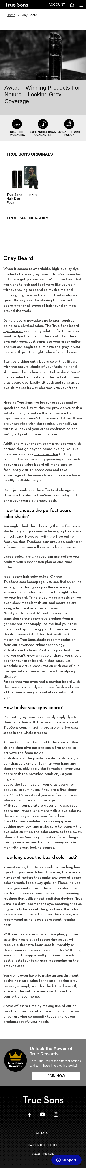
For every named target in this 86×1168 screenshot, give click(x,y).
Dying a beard (14, 320)
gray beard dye (15, 382)
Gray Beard (28, 15)
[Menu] (81, 4)
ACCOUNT (58, 4)
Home (11, 15)
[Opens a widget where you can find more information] (66, 1160)
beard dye (11, 305)
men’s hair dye (46, 453)
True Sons (48, 1153)
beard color (48, 361)
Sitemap (43, 1133)
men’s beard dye (42, 418)
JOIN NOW (56, 1076)
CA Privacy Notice (43, 1145)
